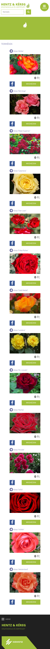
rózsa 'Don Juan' (19, 211)
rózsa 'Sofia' (18, 490)
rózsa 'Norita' (18, 410)
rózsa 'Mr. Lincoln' (20, 370)
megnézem (31, 84)
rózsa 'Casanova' (19, 171)
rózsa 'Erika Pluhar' (20, 250)
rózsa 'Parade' (18, 450)
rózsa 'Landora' (19, 330)
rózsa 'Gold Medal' (20, 290)
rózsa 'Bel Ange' (19, 91)
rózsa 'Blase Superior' (21, 131)
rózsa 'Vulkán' (18, 529)
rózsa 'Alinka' (18, 51)
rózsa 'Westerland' (20, 569)
